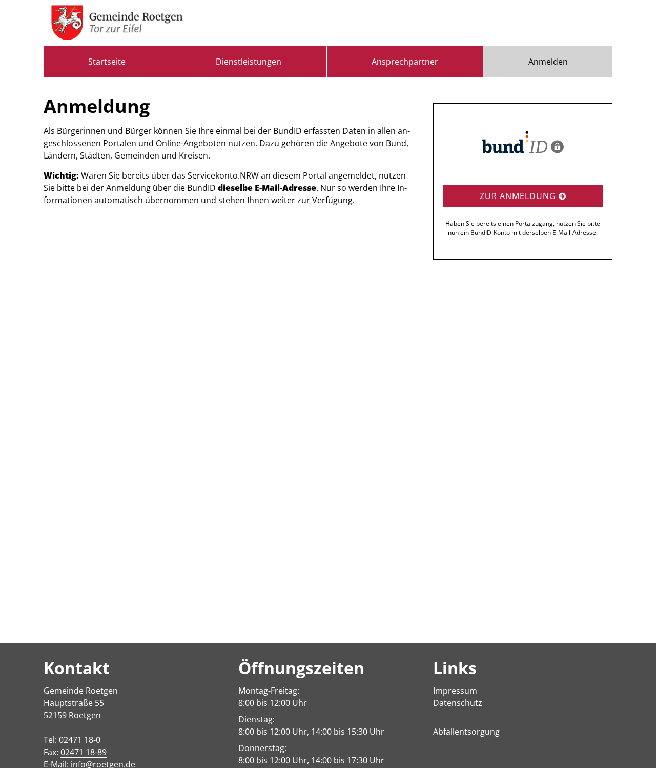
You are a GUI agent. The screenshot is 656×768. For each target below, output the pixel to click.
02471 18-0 (79, 739)
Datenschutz (457, 702)
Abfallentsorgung (466, 731)
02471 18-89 (83, 752)
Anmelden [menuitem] (548, 61)
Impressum (455, 690)
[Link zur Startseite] (117, 23)
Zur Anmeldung (519, 196)
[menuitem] (107, 61)
